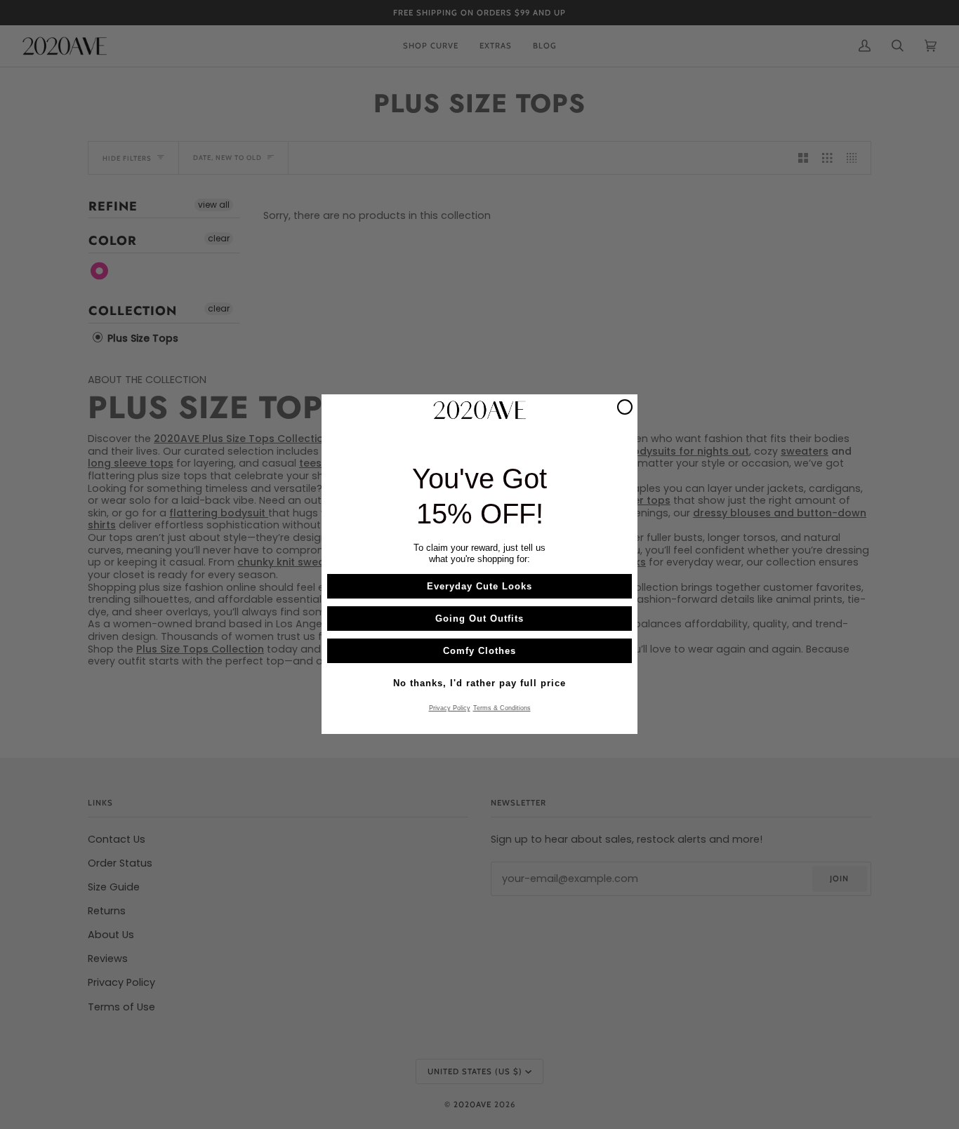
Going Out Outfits (479, 619)
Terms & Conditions (502, 708)
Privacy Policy (449, 708)
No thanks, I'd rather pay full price (479, 684)
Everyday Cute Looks (479, 587)
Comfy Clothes (479, 651)
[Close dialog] (625, 407)
